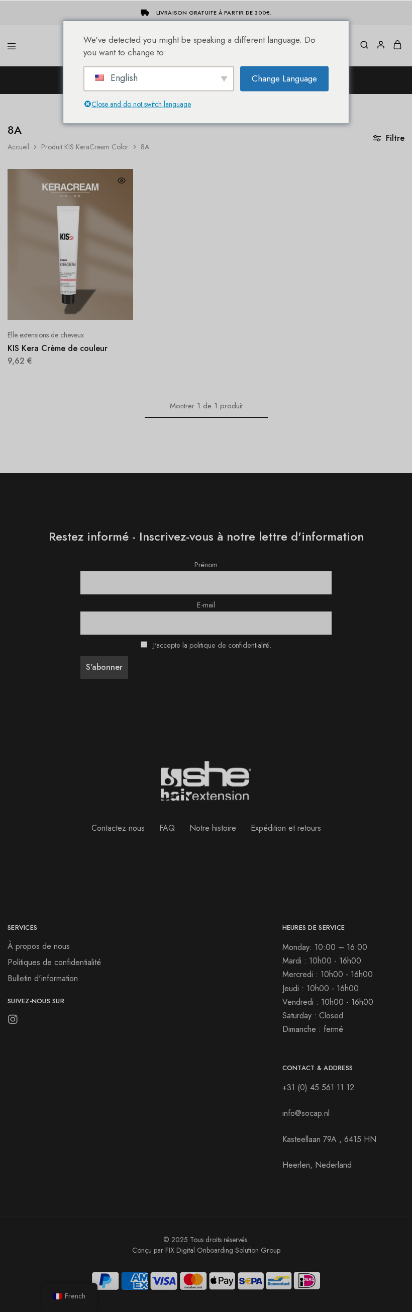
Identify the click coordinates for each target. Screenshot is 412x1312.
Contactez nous (118, 828)
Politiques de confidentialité (54, 962)
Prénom (206, 565)
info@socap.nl (306, 1113)
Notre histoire (212, 828)
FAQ (167, 828)
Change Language (284, 78)
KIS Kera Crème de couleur (58, 348)
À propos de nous (39, 946)
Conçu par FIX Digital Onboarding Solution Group (206, 1250)
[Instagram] (13, 1021)
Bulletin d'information (43, 978)
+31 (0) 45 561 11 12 (318, 1087)
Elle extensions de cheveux (46, 335)
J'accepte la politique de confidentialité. (212, 645)
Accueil (18, 147)
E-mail (206, 605)
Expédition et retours (286, 828)
